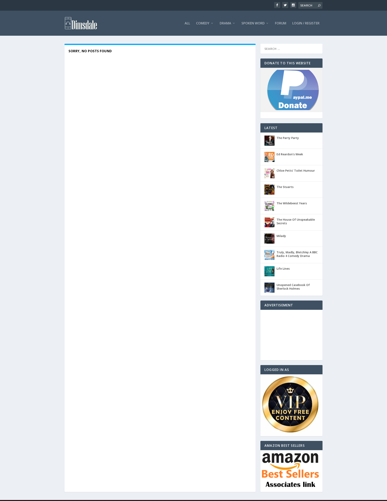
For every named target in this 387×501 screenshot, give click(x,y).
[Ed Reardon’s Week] (269, 157)
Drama (225, 23)
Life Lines (283, 268)
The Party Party (288, 138)
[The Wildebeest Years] (269, 206)
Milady (281, 236)
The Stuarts (285, 187)
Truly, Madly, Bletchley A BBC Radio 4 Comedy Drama (297, 254)
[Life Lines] (269, 271)
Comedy (202, 23)
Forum (280, 23)
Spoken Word (253, 23)
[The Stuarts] (269, 190)
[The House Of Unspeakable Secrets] (269, 222)
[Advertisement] (291, 335)
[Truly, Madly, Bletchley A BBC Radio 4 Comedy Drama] (269, 255)
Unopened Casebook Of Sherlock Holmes (293, 286)
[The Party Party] (269, 141)
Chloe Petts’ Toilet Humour (296, 170)
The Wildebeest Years (292, 203)
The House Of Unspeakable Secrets (296, 221)
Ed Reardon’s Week (290, 154)
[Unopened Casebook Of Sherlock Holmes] (269, 288)
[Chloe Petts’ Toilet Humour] (269, 173)
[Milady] (269, 239)
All (187, 23)
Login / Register (305, 23)
